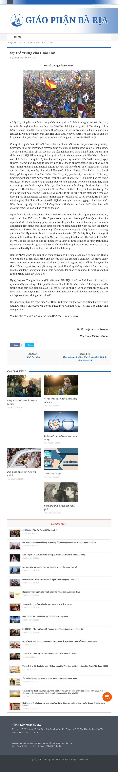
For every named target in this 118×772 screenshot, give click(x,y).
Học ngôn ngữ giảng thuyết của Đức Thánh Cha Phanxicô (84, 359)
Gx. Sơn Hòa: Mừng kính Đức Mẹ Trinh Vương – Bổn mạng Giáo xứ (49, 567)
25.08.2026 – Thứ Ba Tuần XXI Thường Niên (40, 530)
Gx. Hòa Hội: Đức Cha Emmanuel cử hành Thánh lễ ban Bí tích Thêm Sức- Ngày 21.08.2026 (59, 641)
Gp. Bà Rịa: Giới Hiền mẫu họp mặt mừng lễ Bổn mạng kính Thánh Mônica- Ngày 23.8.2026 (59, 543)
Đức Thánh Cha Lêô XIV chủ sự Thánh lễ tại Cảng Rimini (45, 617)
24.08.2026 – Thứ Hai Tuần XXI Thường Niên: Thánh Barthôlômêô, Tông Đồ (52, 629)
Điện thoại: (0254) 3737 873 (25, 732)
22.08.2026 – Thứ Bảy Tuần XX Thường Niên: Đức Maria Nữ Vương (49, 654)
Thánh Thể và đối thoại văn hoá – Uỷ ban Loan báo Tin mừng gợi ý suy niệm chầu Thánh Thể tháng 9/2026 (65, 666)
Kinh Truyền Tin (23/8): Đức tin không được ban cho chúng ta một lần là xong (53, 555)
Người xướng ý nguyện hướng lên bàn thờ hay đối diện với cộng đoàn (51, 592)
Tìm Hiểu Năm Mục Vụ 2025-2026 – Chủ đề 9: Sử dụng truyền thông (49, 679)
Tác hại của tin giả (52, 473)
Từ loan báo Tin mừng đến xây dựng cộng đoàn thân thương (47, 604)
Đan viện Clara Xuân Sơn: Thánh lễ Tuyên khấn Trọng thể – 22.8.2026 (50, 580)
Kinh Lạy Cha (33, 357)
